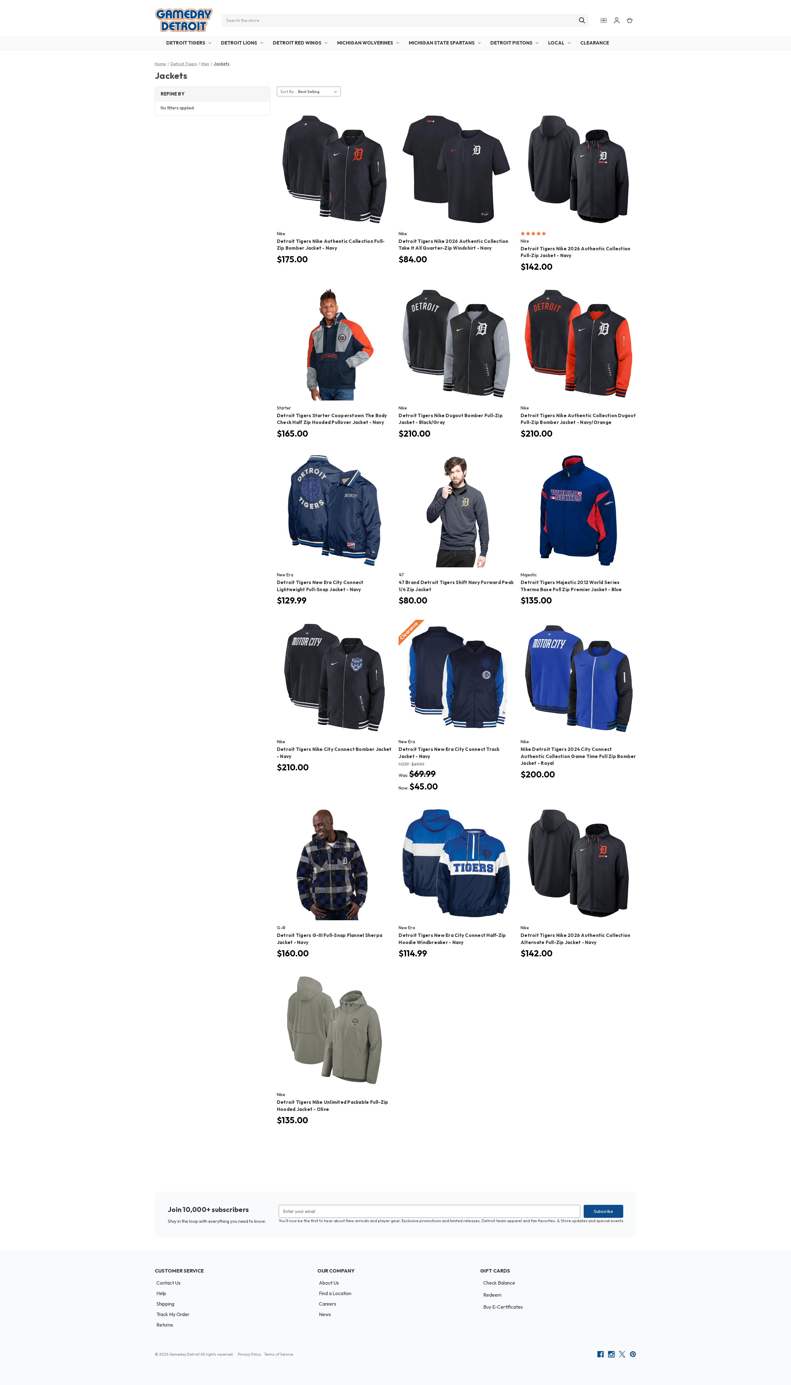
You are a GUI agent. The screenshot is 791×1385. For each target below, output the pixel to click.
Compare (332, 164)
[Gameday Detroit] (184, 20)
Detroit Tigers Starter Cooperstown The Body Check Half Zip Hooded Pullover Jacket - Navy (332, 419)
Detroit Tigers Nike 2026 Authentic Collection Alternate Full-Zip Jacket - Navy (575, 938)
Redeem (492, 1295)
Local (556, 43)
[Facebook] (600, 1354)
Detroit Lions (239, 43)
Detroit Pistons (511, 43)
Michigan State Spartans (442, 43)
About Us (329, 1283)
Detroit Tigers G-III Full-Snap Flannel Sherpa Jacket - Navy (329, 938)
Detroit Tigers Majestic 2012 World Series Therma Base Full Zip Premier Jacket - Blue (571, 585)
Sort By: (288, 91)
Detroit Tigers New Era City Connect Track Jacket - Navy (449, 752)
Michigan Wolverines (365, 43)
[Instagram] (611, 1354)
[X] (622, 1354)
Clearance (594, 43)
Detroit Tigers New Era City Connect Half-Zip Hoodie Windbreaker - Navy (452, 938)
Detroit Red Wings (297, 43)
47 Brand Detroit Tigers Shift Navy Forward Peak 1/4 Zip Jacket (456, 585)
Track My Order (172, 1314)
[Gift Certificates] (603, 20)
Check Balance (499, 1283)
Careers (327, 1304)
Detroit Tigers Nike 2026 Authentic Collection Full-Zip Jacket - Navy (575, 252)
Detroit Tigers (185, 43)
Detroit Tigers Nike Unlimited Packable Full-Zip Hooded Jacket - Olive (332, 1105)
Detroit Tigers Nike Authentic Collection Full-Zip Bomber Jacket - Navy (331, 244)
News (325, 1314)
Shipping (165, 1304)
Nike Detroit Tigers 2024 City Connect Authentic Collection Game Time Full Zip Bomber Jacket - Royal (578, 756)
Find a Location (335, 1293)
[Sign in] (616, 20)
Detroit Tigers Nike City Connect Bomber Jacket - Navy (334, 752)
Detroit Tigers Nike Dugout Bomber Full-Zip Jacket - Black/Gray (451, 419)
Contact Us (168, 1283)
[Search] (582, 20)
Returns (164, 1325)
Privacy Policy (249, 1354)
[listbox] (319, 91)
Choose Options (334, 174)
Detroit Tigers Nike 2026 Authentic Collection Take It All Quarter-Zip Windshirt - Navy (453, 244)
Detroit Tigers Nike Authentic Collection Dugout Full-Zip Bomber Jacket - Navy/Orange (578, 419)
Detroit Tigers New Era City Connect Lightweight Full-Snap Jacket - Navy (320, 585)
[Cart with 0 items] (629, 20)
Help (161, 1293)
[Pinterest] (633, 1354)
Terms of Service (278, 1354)
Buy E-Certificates (503, 1307)
